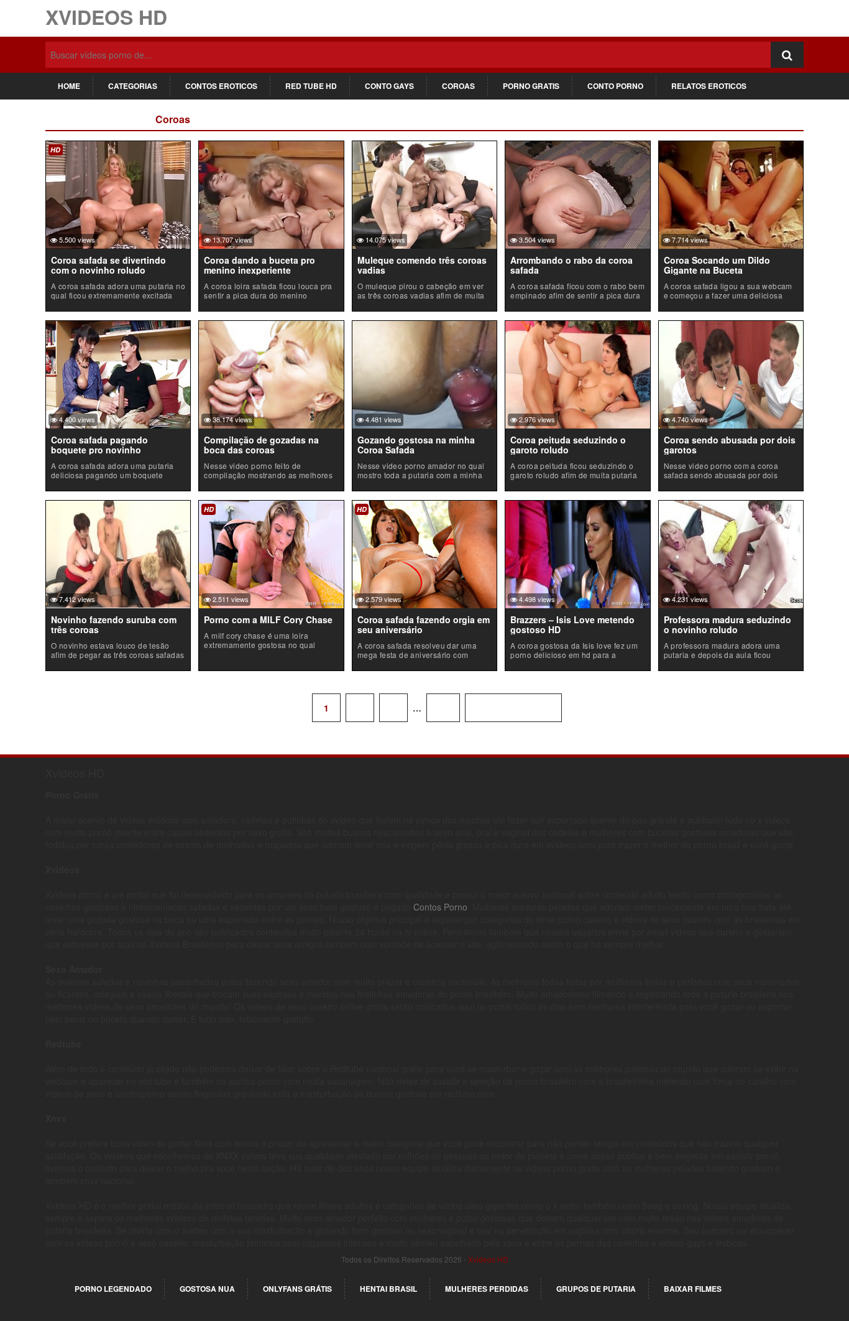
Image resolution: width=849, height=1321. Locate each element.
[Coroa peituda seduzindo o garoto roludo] (577, 373)
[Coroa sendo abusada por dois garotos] (731, 373)
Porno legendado (113, 1288)
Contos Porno (440, 907)
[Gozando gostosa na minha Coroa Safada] (424, 373)
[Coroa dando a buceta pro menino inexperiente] (271, 193)
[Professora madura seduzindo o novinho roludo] (731, 553)
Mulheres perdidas (486, 1288)
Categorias (132, 85)
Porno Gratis (531, 85)
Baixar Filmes (693, 1288)
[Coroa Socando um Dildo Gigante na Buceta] (731, 193)
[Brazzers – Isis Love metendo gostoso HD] (577, 553)
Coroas (458, 85)
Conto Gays (389, 85)
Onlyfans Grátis (297, 1288)
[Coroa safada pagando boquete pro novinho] (118, 373)
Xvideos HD (106, 16)
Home (69, 85)
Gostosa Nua (207, 1288)
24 (443, 708)
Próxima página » (513, 708)
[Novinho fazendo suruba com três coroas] (118, 553)
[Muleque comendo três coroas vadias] (424, 193)
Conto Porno (615, 85)
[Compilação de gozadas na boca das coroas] (271, 373)
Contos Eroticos (221, 85)
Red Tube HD (311, 85)
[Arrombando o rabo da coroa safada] (577, 193)
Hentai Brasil (388, 1288)
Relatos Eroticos (708, 85)
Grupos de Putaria (596, 1288)
